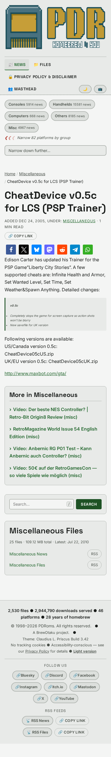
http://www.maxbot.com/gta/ (35, 373)
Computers (27, 116)
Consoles (26, 104)
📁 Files (42, 64)
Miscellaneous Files (27, 565)
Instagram (26, 687)
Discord (54, 675)
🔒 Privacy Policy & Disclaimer (42, 76)
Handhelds (72, 104)
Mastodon (84, 687)
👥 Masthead (22, 88)
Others (70, 116)
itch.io (55, 687)
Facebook (84, 675)
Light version (84, 651)
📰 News (17, 64)
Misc (22, 128)
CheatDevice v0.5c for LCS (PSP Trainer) (55, 202)
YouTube (64, 698)
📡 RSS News (37, 720)
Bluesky (25, 675)
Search (89, 504)
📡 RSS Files (37, 732)
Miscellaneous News (28, 553)
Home (10, 173)
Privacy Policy (37, 651)
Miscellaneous (32, 173)
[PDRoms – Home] (55, 27)
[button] (11, 250)
